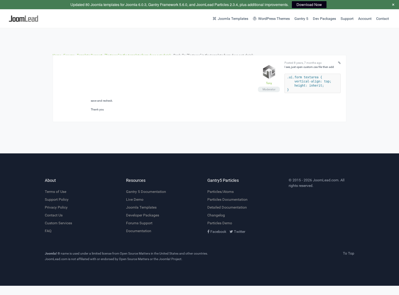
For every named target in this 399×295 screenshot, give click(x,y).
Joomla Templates (141, 207)
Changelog (216, 215)
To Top (348, 253)
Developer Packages (142, 215)
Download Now (309, 4)
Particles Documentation (227, 199)
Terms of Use (55, 191)
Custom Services (58, 223)
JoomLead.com (326, 180)
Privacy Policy (56, 207)
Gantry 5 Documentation (146, 191)
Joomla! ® (52, 253)
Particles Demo (219, 223)
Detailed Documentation (227, 207)
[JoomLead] (30, 18)
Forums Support (139, 223)
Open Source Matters (135, 253)
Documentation (138, 231)
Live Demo (134, 199)
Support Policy (57, 199)
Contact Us (54, 215)
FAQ (48, 231)
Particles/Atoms (220, 191)
